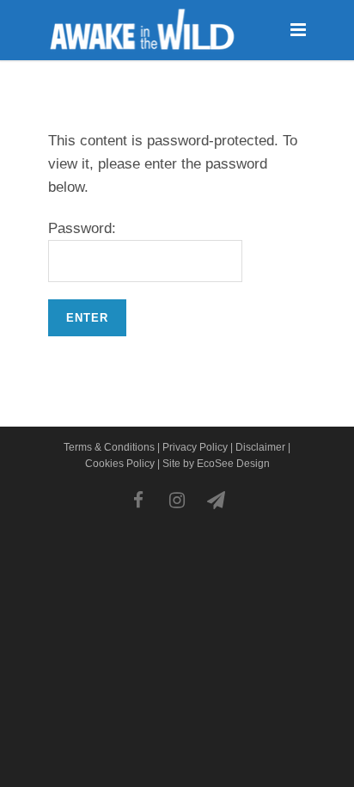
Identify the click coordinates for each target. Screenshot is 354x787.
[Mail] (215, 500)
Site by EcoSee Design (216, 464)
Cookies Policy (120, 464)
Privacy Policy (195, 447)
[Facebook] (138, 500)
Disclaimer (260, 447)
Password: (82, 228)
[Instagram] (177, 500)
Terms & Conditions (109, 447)
